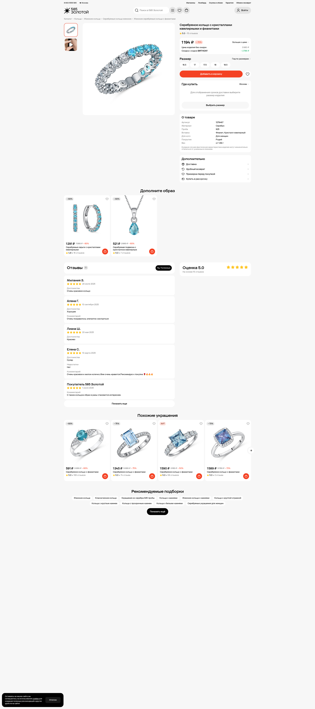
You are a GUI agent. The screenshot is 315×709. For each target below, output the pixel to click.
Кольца (78, 19)
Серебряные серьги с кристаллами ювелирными (83, 248)
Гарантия (229, 3)
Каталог (68, 19)
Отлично (53, 700)
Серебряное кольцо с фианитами (82, 472)
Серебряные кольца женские (117, 19)
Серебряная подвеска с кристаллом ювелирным (125, 248)
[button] (215, 117)
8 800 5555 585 (70, 3)
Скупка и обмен (216, 3)
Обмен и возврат (243, 3)
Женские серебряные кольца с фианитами (155, 19)
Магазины (190, 3)
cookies (36, 699)
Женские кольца (92, 19)
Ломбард (202, 3)
